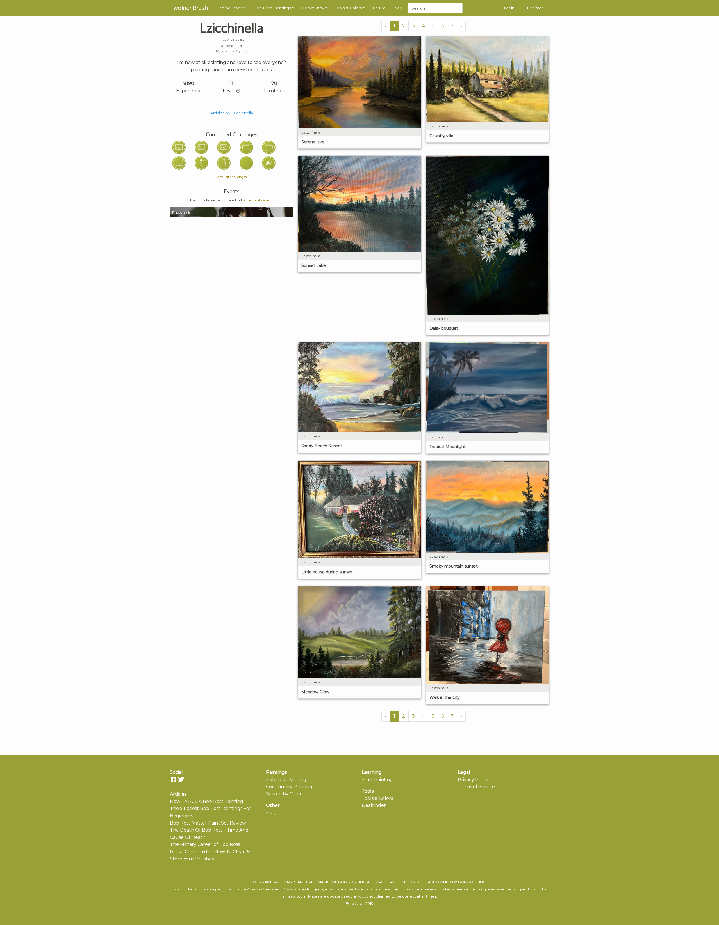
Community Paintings (290, 786)
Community (313, 8)
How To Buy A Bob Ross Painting (206, 801)
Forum (379, 8)
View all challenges (232, 177)
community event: (258, 200)
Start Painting (377, 779)
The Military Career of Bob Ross (205, 844)
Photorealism (183, 212)
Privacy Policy (473, 779)
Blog (397, 8)
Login (509, 8)
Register (535, 8)
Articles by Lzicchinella (231, 113)
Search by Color (284, 794)
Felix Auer (355, 903)
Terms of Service (476, 786)
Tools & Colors (348, 8)
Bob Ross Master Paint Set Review (208, 823)
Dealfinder (374, 805)
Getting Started (231, 8)
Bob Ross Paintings (272, 8)
